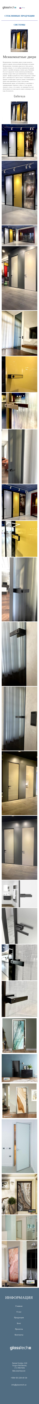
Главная (18, 1306)
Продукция (19, 1318)
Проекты (19, 1329)
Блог (19, 1323)
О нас (18, 1312)
